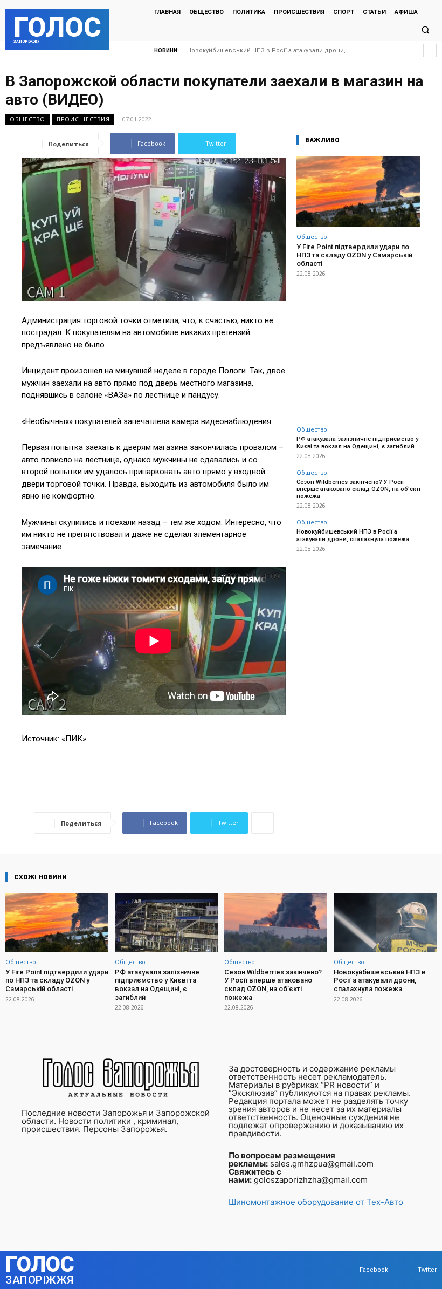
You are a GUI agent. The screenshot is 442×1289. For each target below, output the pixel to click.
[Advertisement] (358, 345)
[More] (250, 143)
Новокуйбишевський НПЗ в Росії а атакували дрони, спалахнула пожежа (352, 535)
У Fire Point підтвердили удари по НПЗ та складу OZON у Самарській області (354, 255)
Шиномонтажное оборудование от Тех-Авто (316, 1202)
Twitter (427, 1269)
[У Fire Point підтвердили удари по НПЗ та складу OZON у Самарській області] (358, 191)
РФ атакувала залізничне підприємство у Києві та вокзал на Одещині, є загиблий (357, 442)
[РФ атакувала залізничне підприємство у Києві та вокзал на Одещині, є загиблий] (166, 922)
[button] (425, 30)
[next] (430, 50)
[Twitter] (407, 1270)
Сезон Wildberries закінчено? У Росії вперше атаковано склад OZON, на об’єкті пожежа (358, 489)
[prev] (412, 50)
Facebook (374, 1269)
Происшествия (83, 119)
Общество (27, 119)
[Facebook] (349, 1270)
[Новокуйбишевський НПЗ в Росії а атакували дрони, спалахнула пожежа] (385, 922)
